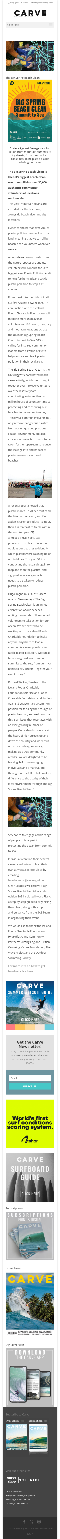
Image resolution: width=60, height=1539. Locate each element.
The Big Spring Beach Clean (23, 78)
